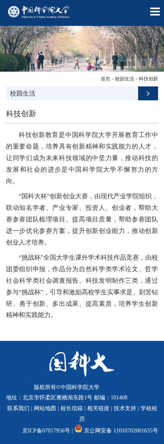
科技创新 (148, 79)
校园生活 (124, 79)
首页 (105, 79)
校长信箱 (72, 408)
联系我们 (18, 408)
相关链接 (98, 408)
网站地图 (45, 408)
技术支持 (125, 408)
